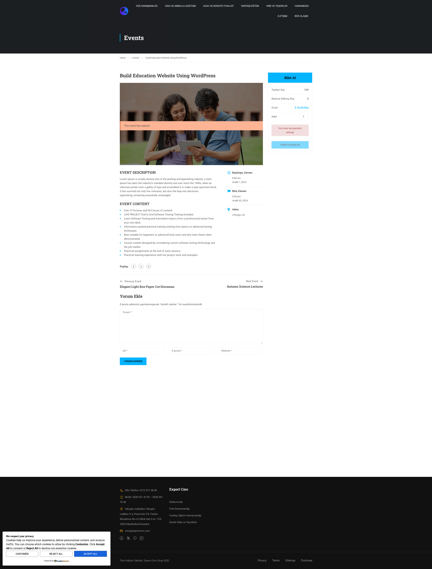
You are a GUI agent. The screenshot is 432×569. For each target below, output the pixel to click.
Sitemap (290, 560)
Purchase (306, 560)
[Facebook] (133, 266)
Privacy (262, 560)
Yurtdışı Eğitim (250, 6)
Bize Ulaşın (301, 16)
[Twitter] (141, 266)
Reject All (56, 553)
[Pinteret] (135, 538)
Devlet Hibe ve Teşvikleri (183, 522)
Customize (22, 553)
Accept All (90, 553)
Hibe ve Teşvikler (276, 6)
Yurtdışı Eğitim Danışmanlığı (185, 515)
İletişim (282, 16)
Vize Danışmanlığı (147, 6)
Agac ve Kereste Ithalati (218, 6)
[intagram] (141, 538)
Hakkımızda (302, 6)
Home (123, 58)
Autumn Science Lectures (245, 286)
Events (136, 58)
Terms (276, 560)
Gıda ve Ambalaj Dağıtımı (180, 6)
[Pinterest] (148, 266)
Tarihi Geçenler (290, 144)
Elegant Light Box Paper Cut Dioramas (147, 287)
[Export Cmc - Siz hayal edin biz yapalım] (124, 11)
